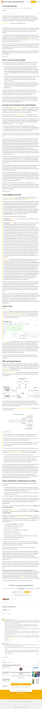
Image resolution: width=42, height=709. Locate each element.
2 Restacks (14, 599)
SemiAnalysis (8, 308)
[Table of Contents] (1, 354)
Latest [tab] (6, 662)
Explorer (23, 576)
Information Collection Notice (20, 687)
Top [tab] (3, 662)
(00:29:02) (11, 223)
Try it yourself (5, 341)
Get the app (26, 704)
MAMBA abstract (31, 199)
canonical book (5, 368)
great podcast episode (16, 107)
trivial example (15, 123)
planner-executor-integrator (15, 452)
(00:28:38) (11, 218)
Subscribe (33, 1)
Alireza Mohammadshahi (9, 619)
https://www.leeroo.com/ (13, 639)
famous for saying (15, 509)
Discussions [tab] (10, 662)
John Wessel (7, 643)
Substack (15, 706)
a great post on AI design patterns (23, 408)
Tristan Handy (4, 10)
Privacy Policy (29, 687)
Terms (23, 701)
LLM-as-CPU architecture (10, 372)
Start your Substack (18, 704)
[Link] (1, 60)
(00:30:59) (6, 259)
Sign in (38, 1)
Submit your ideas (6, 23)
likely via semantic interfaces (21, 517)
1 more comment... (5, 657)
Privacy (20, 701)
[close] (31, 668)
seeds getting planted (32, 39)
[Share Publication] (29, 2)
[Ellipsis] (39, 619)
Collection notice (28, 701)
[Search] (27, 2)
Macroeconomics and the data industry (11, 665)
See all (4, 686)
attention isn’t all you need (9, 197)
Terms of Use (26, 686)
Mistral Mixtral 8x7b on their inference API (16, 314)
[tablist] (6, 610)
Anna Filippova (8, 681)
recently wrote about (21, 114)
